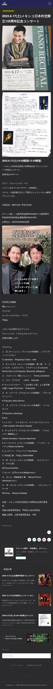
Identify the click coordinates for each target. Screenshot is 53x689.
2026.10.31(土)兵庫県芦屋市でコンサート (18, 575)
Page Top (26, 675)
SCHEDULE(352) (7, 526)
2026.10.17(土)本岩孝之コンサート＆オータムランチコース (25, 595)
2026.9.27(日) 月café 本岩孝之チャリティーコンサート (23, 615)
